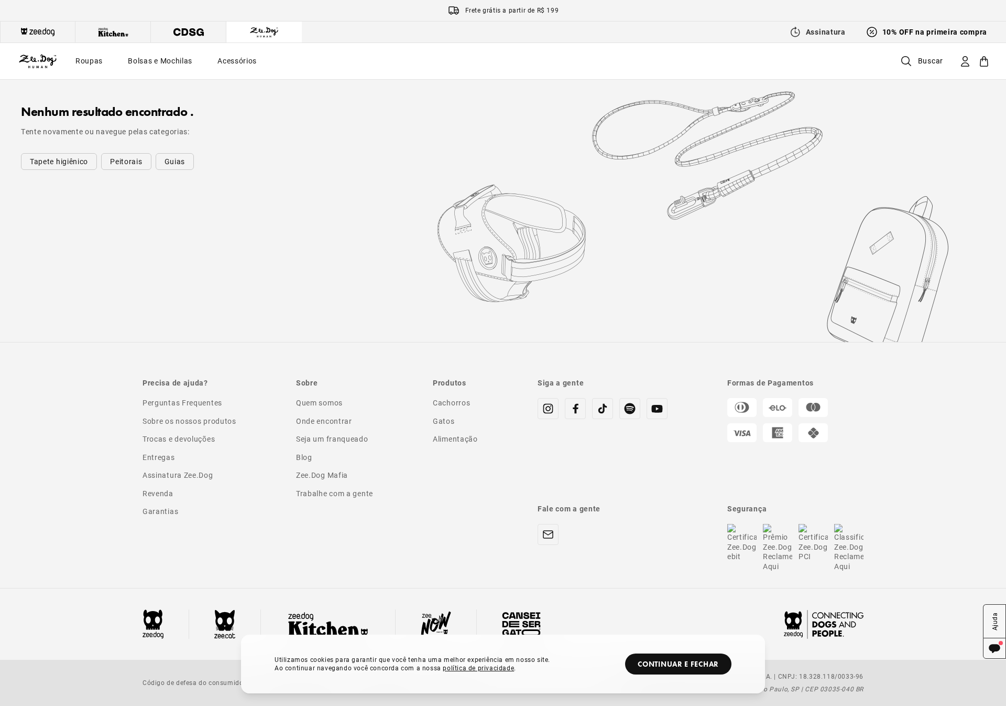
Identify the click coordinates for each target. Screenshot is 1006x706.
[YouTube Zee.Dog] (657, 408)
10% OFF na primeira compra (934, 32)
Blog (304, 457)
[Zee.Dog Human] (38, 61)
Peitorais (126, 161)
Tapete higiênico (59, 161)
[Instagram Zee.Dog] (548, 408)
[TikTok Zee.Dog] (602, 408)
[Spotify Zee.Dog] (629, 408)
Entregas (159, 457)
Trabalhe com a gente (334, 493)
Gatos (444, 421)
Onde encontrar (324, 421)
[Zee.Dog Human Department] (264, 32)
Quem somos (319, 403)
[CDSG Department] (188, 32)
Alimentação (455, 439)
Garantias (160, 511)
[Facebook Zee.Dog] (575, 408)
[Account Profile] (965, 61)
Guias (175, 161)
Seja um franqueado (332, 439)
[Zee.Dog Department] (37, 32)
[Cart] (984, 61)
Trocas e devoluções (179, 439)
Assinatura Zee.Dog (178, 475)
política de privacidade (478, 668)
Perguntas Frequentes (182, 403)
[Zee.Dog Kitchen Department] (113, 32)
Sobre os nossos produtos (189, 421)
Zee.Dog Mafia (322, 475)
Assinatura (826, 32)
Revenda (158, 493)
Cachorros (451, 403)
